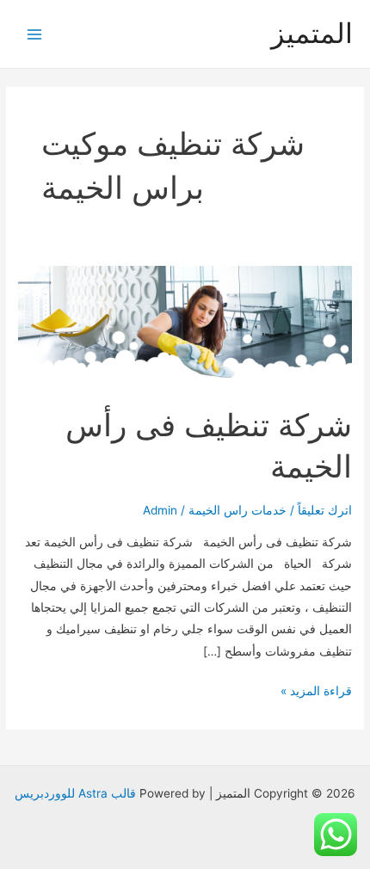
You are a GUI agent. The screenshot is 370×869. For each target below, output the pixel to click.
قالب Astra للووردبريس (75, 793)
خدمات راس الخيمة (237, 510)
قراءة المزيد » (316, 692)
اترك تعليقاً (325, 510)
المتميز (312, 33)
